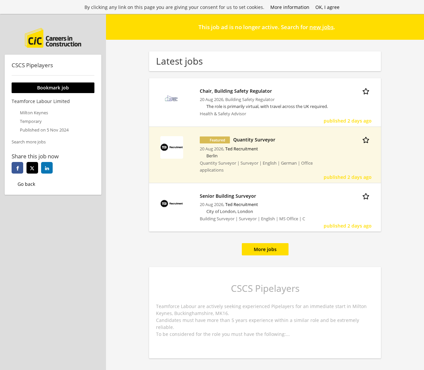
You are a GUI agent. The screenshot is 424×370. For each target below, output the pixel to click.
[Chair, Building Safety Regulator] (171, 98)
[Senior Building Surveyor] (171, 203)
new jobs (321, 27)
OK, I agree (327, 7)
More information (289, 7)
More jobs (265, 249)
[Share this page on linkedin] (47, 168)
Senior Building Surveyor (228, 196)
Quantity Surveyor (254, 139)
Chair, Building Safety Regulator (236, 91)
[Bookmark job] (367, 90)
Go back (26, 184)
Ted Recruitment (241, 149)
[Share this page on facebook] (17, 168)
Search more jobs (29, 142)
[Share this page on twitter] (32, 168)
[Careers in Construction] (53, 38)
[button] (414, 26)
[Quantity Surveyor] (171, 146)
